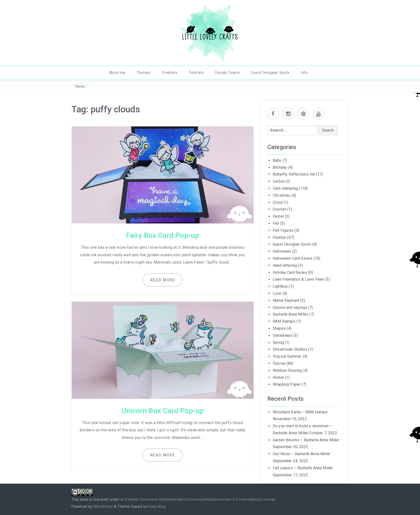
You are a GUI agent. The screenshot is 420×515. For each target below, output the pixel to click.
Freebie (279, 237)
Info (304, 72)
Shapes (279, 328)
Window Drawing (287, 370)
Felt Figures (283, 230)
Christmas (281, 195)
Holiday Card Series (290, 272)
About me (117, 72)
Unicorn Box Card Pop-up (162, 410)
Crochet (279, 209)
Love (277, 293)
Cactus (279, 181)
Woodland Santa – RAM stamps (300, 412)
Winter (278, 377)
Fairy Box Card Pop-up (162, 235)
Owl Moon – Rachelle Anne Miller (301, 454)
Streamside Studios (290, 349)
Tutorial (279, 363)
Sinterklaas (282, 335)
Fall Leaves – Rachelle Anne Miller (303, 468)
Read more (162, 280)
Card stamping (285, 188)
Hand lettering (285, 265)
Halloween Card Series (292, 258)
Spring (278, 342)
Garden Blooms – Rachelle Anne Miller (306, 440)
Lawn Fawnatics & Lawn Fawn (298, 279)
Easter (278, 216)
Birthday (280, 167)
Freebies (169, 72)
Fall (276, 223)
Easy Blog (157, 506)
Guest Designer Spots (270, 72)
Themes (144, 72)
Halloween (282, 251)
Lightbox (280, 286)
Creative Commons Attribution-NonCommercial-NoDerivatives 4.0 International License (200, 499)
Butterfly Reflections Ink (294, 174)
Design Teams (227, 72)
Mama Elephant (286, 300)
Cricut (278, 202)
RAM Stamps (284, 321)
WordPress (103, 506)
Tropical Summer (287, 356)
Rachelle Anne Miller (290, 314)
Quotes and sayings (290, 307)
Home (80, 86)
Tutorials (196, 72)
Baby (277, 160)
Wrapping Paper (286, 384)
